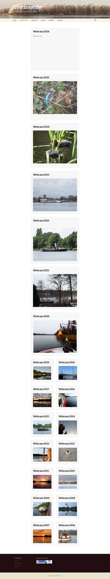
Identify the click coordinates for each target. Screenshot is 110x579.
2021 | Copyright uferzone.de (55, 575)
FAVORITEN (34, 20)
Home (16, 561)
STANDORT (60, 20)
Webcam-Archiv (18, 563)
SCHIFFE (43, 20)
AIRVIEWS (51, 20)
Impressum (17, 566)
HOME (14, 20)
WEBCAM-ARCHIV (24, 20)
